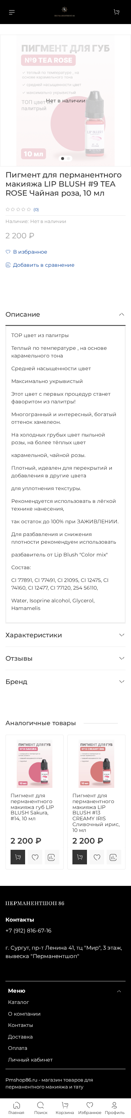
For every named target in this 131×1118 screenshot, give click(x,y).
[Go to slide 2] (68, 158)
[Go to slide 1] (62, 158)
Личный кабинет (30, 1059)
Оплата (17, 1048)
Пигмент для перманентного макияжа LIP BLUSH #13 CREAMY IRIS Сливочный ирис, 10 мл (96, 812)
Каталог (18, 1002)
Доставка (20, 1036)
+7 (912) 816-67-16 (28, 930)
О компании (24, 1013)
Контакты (20, 1025)
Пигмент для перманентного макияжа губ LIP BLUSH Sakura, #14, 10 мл (32, 807)
